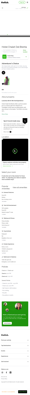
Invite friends (7, 323)
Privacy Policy (4, 378)
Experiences (4, 356)
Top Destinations (6, 345)
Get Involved (5, 361)
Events (3, 351)
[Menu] (27, 2)
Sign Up (22, 2)
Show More (5, 114)
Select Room (23, 391)
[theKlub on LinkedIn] (10, 372)
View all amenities (20, 187)
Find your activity (6, 340)
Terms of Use (4, 376)
